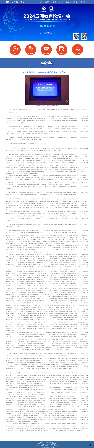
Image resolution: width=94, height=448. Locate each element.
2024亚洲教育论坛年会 (15, 2)
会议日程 (68, 2)
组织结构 (61, 2)
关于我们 (83, 2)
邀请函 (54, 2)
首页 (41, 2)
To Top (90, 445)
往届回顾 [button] (75, 2)
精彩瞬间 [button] (47, 2)
